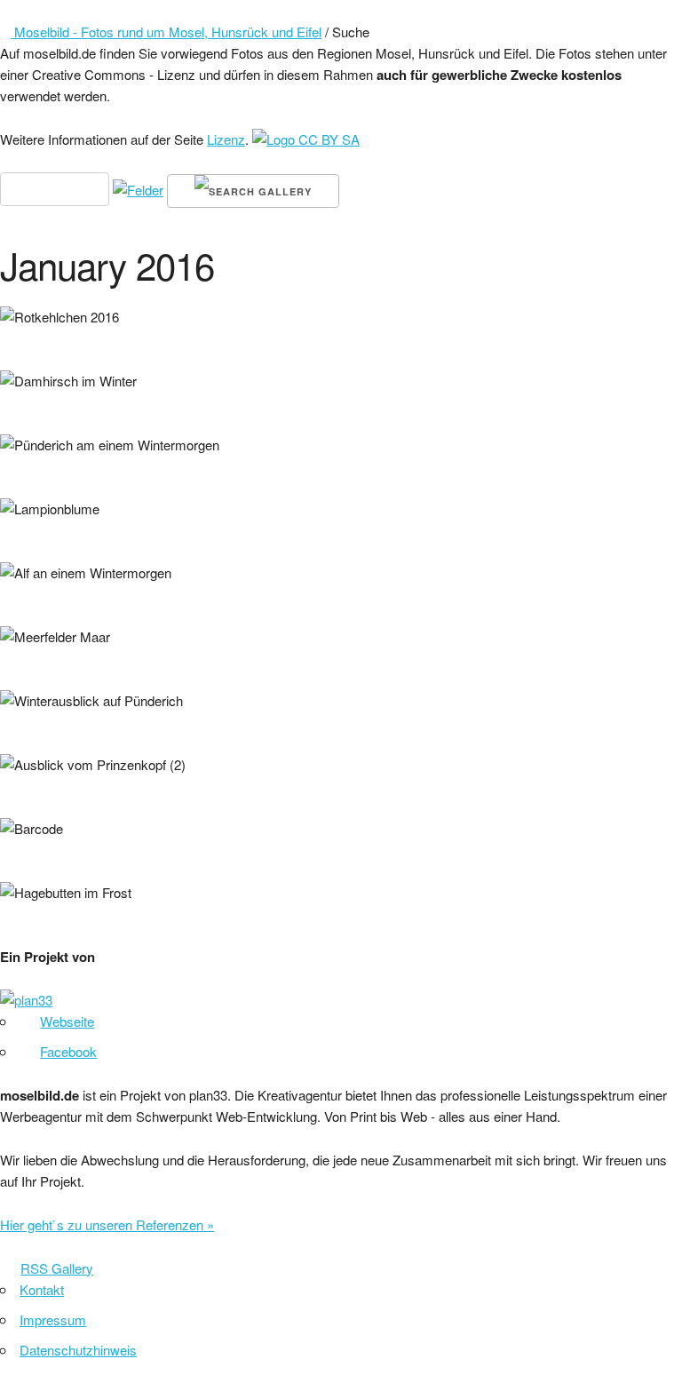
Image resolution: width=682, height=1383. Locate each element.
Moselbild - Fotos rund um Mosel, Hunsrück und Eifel (166, 31)
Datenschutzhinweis (78, 1349)
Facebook (68, 1051)
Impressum (53, 1319)
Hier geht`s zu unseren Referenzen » (107, 1224)
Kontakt (42, 1289)
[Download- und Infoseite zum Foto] (25, 338)
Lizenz (226, 139)
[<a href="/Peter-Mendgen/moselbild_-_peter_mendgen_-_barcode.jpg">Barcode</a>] (7, 849)
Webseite (67, 1021)
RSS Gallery (56, 1268)
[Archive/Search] (21, 10)
